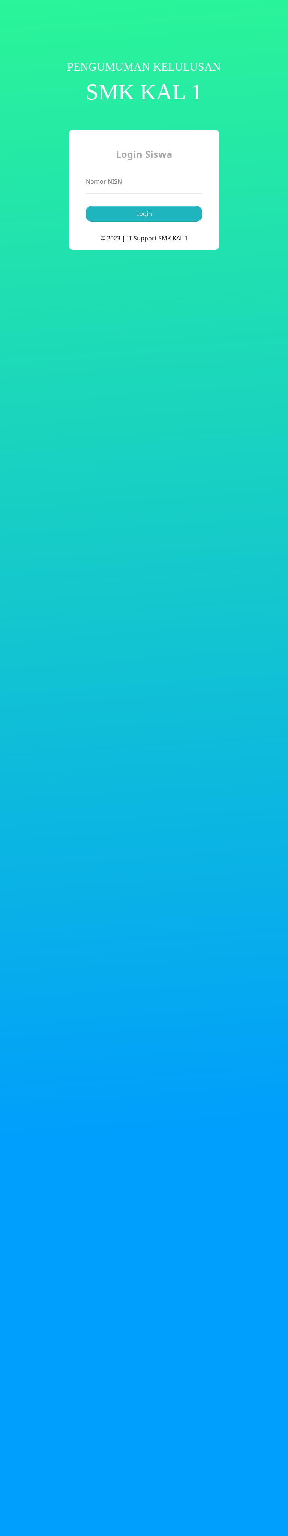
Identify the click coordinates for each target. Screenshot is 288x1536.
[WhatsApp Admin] (253, 19)
